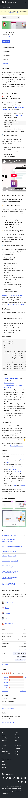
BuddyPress (5, 767)
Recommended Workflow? (9, 535)
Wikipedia (22, 485)
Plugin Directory (6, 7)
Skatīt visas (23, 691)
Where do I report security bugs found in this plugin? (9, 583)
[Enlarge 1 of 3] (11, 503)
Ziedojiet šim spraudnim (8, 722)
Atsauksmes (6, 51)
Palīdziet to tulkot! (14, 12)
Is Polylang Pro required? (9, 556)
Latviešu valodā (9, 774)
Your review (5, 691)
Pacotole (23, 460)
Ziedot (17, 751)
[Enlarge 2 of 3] (24, 503)
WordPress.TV (6, 754)
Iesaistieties (18, 745)
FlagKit (15, 485)
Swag (17, 754)
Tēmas (17, 735)
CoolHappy (8, 618)
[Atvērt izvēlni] (25, 2)
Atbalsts (5, 63)
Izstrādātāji (5, 751)
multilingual (18, 659)
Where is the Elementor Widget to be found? (8, 540)
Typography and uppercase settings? (7, 566)
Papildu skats (5, 664)
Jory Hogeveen (13, 467)
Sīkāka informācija (8, 47)
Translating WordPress (16, 446)
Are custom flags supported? (10, 561)
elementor (23, 653)
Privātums (4, 740)
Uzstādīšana (6, 55)
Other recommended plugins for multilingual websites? (10, 572)
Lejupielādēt (6, 41)
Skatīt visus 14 (22, 650)
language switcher (21, 656)
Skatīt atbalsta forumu (8, 708)
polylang (24, 659)
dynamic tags (17, 653)
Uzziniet (4, 745)
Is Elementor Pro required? (9, 551)
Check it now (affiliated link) (16, 304)
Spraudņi (17, 738)
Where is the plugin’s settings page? (12, 546)
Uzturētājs (4, 738)
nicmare (23, 467)
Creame (7, 462)
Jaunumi (4, 735)
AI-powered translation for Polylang (12, 295)
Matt (3, 761)
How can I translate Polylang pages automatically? (10, 577)
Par (3, 732)
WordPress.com (6, 759)
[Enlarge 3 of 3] (24, 512)
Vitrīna (16, 732)
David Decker (9, 37)
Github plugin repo (9, 383)
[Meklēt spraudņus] (18, 17)
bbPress (4, 764)
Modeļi (17, 740)
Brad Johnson (13, 469)
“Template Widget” (17, 115)
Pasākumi (17, 748)
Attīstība (5, 59)
